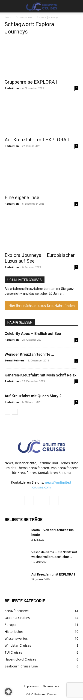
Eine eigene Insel (23, 197)
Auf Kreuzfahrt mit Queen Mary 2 (33, 396)
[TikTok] (54, 500)
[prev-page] (7, 412)
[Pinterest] (41, 500)
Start (8, 17)
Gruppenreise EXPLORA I (31, 82)
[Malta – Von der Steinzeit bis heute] (16, 536)
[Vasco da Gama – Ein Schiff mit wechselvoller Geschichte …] (16, 558)
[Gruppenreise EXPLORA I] (41, 58)
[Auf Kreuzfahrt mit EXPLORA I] (41, 115)
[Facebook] (16, 500)
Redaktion (12, 88)
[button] (7, 6)
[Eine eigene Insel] (41, 173)
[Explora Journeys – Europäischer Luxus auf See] (41, 231)
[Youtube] (66, 500)
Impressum (31, 686)
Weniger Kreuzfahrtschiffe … (29, 354)
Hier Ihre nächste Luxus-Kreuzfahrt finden (42, 305)
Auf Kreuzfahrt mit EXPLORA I (37, 139)
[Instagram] (29, 500)
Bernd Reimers (14, 360)
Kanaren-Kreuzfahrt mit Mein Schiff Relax (41, 375)
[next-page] (15, 412)
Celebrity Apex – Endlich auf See (33, 333)
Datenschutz (51, 686)
